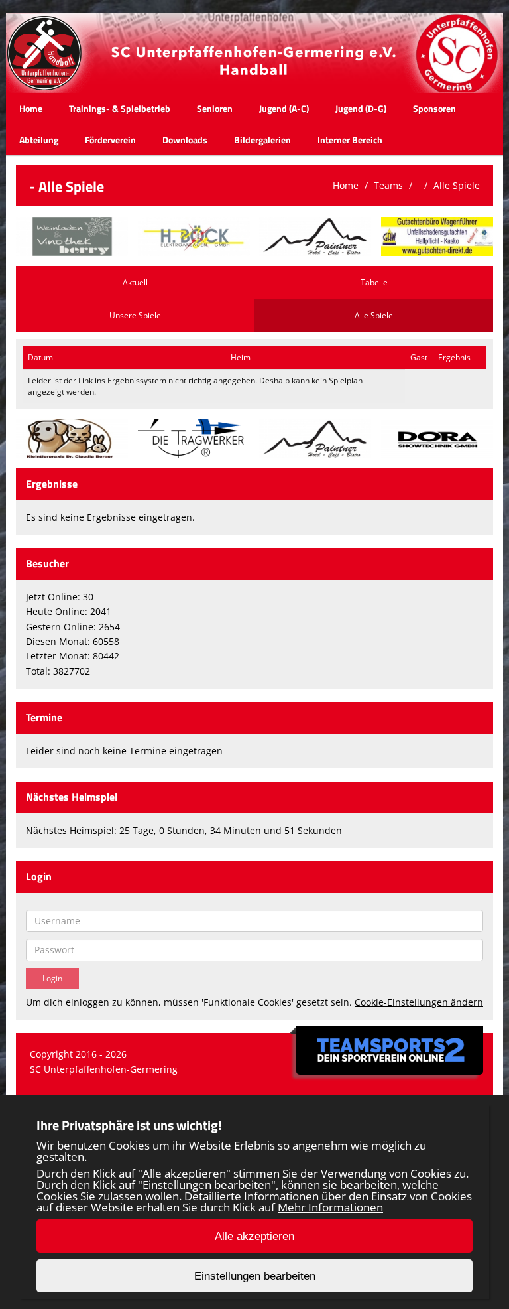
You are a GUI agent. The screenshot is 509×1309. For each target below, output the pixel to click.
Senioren (215, 108)
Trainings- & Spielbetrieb (119, 108)
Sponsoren (434, 108)
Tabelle (374, 282)
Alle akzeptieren (254, 1236)
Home (30, 108)
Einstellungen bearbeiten (254, 1276)
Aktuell (135, 282)
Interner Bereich (349, 140)
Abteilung (38, 140)
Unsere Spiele (135, 315)
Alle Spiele (456, 185)
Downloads (184, 140)
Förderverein (110, 140)
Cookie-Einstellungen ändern (419, 1002)
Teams (388, 185)
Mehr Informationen (330, 1207)
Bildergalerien (262, 140)
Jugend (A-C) (284, 108)
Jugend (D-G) (360, 108)
